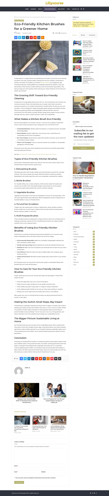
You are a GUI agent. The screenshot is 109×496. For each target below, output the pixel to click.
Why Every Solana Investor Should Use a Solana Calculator (89, 59)
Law (75, 259)
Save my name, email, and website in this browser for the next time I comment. (36, 477)
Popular (74, 35)
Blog (75, 244)
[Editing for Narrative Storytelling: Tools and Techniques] (77, 186)
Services (76, 254)
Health (40, 9)
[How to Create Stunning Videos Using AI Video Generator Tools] (77, 43)
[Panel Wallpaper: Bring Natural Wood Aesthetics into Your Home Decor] (58, 420)
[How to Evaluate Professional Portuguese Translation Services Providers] (77, 68)
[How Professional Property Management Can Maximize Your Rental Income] (77, 212)
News (75, 257)
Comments (92, 35)
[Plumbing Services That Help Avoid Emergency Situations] (40, 420)
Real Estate (61, 9)
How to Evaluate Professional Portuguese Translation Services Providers (88, 69)
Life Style (76, 241)
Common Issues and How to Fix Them (87, 52)
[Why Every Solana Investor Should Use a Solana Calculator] (77, 60)
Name (16, 465)
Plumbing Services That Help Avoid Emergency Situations (39, 427)
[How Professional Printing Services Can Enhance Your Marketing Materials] (77, 203)
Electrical (76, 262)
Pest (75, 264)
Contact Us (75, 9)
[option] (84, 105)
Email (16, 471)
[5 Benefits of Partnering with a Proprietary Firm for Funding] (77, 79)
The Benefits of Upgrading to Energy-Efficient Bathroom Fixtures (38, 154)
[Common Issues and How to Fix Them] (77, 53)
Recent (83, 35)
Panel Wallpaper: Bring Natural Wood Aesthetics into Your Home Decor (58, 427)
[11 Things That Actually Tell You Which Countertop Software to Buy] (22, 420)
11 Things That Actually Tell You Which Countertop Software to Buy (21, 428)
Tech (68, 9)
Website (43, 471)
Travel (75, 247)
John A (18, 33)
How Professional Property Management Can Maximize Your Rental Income (88, 213)
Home (26, 9)
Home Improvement (50, 9)
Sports (75, 249)
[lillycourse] (54, 3)
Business (33, 9)
